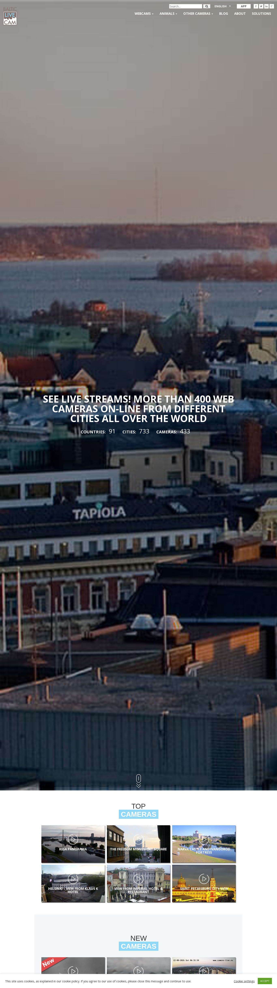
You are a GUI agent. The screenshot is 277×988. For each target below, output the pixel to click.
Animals (167, 13)
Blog (223, 13)
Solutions (261, 13)
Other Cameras (197, 13)
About (240, 13)
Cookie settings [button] (244, 981)
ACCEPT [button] (264, 981)
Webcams (143, 13)
